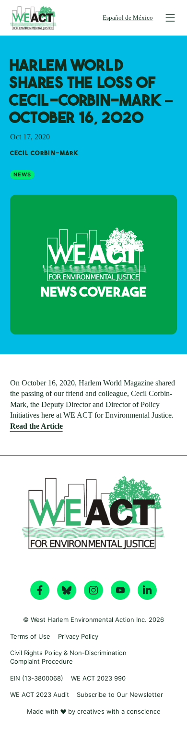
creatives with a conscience (119, 711)
